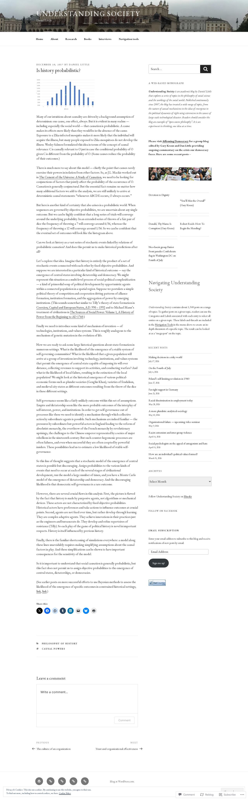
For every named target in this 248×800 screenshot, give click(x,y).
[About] (50, 781)
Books (87, 39)
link (38, 591)
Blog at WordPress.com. (122, 781)
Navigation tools (129, 39)
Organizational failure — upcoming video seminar (174, 422)
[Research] (62, 781)
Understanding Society (88, 13)
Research (71, 39)
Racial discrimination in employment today (171, 400)
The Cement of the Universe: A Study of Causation (70, 177)
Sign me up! (158, 563)
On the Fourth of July (160, 368)
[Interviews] (85, 781)
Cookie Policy (65, 793)
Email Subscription (164, 530)
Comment (124, 720)
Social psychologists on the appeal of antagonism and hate (178, 443)
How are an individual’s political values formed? (173, 454)
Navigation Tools (164, 324)
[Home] (39, 781)
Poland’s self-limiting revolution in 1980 (169, 378)
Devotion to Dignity (159, 195)
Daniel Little (79, 64)
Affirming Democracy (175, 141)
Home (39, 39)
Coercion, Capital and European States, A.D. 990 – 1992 (70, 307)
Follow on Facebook (163, 511)
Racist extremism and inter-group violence (170, 432)
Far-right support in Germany (163, 389)
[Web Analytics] (157, 585)
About (54, 39)
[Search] (205, 69)
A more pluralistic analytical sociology (168, 411)
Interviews (105, 39)
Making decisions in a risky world (165, 357)
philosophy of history (60, 643)
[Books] (73, 781)
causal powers (53, 648)
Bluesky (188, 496)
